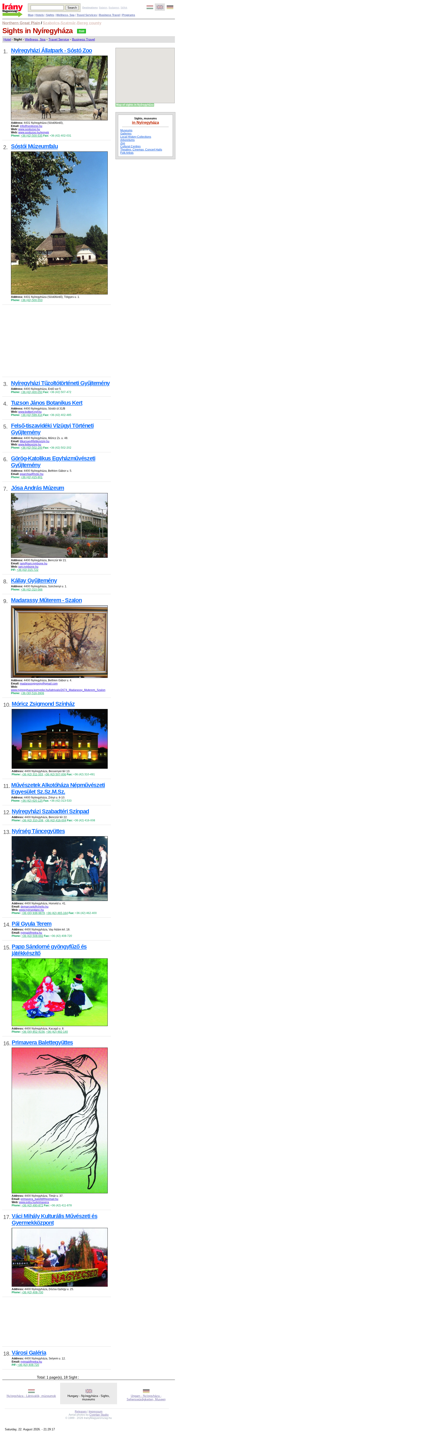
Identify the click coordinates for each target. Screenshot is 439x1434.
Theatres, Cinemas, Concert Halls (141, 149)
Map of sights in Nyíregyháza (135, 104)
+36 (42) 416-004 (55, 820)
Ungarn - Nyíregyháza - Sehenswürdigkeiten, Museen (146, 1397)
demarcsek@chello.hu (34, 906)
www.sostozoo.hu (29, 129)
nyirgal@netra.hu (31, 932)
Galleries (125, 133)
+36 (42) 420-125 (32, 800)
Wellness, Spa (35, 39)
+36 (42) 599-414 (32, 415)
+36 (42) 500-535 (32, 135)
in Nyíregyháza (145, 122)
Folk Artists (127, 152)
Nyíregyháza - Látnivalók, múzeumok (31, 1396)
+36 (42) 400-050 (32, 392)
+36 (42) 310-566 (32, 589)
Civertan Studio (99, 1414)
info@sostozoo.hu (31, 126)
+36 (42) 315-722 (27, 569)
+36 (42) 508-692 (32, 936)
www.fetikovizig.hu (29, 444)
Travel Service (58, 39)
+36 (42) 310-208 (32, 820)
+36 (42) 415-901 (32, 477)
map (81, 30)
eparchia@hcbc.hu (31, 474)
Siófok (123, 7)
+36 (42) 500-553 (32, 300)
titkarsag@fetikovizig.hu (34, 441)
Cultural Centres (130, 146)
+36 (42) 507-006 (55, 774)
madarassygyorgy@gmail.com (39, 683)
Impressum (95, 1411)
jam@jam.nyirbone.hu (33, 563)
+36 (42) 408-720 (28, 1365)
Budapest (114, 7)
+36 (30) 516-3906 (32, 693)
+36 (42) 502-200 (32, 447)
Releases (81, 1411)
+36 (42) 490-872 (32, 1205)
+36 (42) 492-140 (57, 1031)
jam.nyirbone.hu (28, 566)
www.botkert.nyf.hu (30, 411)
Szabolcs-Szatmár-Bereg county (72, 23)
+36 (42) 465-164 (57, 913)
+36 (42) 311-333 (32, 774)
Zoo (122, 143)
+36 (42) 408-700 (32, 1292)
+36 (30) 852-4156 (33, 1031)
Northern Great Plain (21, 23)
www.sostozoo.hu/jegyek (33, 132)
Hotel (7, 39)
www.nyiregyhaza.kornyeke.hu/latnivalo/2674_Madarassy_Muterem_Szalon (58, 690)
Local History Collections (135, 136)
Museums (126, 130)
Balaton (103, 7)
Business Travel (83, 39)
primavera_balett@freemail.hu (39, 1199)
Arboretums (127, 140)
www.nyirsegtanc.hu (31, 909)
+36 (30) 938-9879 (33, 913)
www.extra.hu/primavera (34, 1202)
